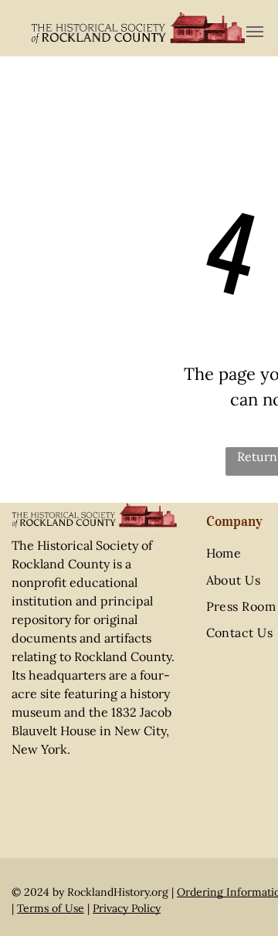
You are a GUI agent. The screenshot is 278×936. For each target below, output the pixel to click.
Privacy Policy (127, 908)
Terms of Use (50, 908)
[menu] (254, 31)
